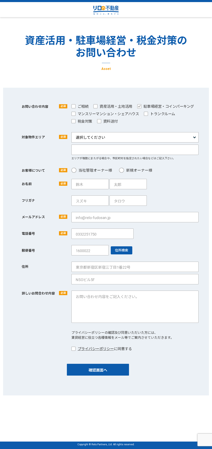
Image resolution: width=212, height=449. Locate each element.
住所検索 (121, 250)
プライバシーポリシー (96, 349)
